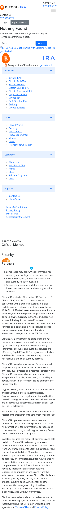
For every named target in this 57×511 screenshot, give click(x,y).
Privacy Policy (13, 210)
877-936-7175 (50, 6)
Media (12, 168)
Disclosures (12, 213)
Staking (13, 104)
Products (9, 70)
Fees (11, 178)
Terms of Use (22, 507)
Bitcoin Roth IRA (17, 81)
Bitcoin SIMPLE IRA (18, 87)
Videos (12, 138)
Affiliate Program (18, 175)
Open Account (19, 22)
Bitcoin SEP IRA (17, 84)
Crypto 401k (15, 77)
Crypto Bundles (17, 107)
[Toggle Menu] (53, 10)
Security (13, 128)
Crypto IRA (14, 97)
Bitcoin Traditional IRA (20, 91)
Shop (11, 171)
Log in (5, 22)
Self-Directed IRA (18, 101)
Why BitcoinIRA (17, 165)
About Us (14, 162)
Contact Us (14, 195)
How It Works (16, 124)
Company (10, 154)
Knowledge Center (18, 134)
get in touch (46, 65)
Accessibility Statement (18, 216)
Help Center (15, 199)
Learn (8, 117)
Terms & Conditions (16, 207)
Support (9, 188)
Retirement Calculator (20, 144)
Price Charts (15, 131)
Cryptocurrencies (18, 94)
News (12, 141)
